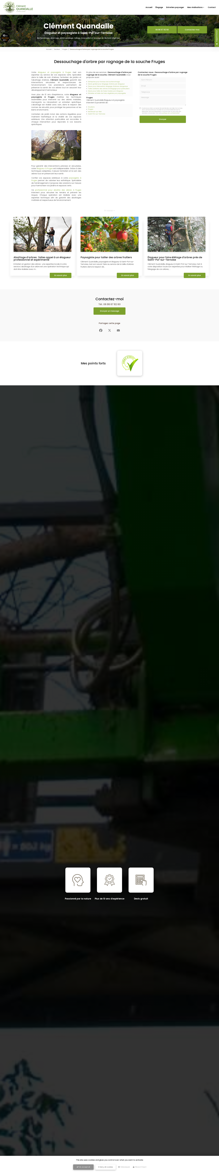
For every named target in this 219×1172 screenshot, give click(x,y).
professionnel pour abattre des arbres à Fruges (58, 190)
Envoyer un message (109, 311)
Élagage (159, 7)
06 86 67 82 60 (162, 29)
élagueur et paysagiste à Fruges (54, 72)
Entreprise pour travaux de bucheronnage (104, 82)
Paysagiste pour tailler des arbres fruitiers (106, 257)
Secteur (57, 49)
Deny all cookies (106, 1167)
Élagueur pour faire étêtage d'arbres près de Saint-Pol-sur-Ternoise (175, 258)
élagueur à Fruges (45, 168)
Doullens (91, 107)
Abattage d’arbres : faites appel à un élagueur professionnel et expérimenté (42, 258)
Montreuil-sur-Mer (95, 112)
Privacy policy (140, 1167)
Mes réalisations (195, 7)
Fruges (64, 49)
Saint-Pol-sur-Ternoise (96, 114)
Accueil (149, 7)
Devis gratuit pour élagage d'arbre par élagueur (106, 84)
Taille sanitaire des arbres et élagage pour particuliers (108, 89)
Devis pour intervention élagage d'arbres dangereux (108, 86)
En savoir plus (60, 275)
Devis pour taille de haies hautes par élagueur (105, 91)
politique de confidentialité (170, 113)
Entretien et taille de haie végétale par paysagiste (107, 93)
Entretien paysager (175, 7)
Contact (212, 7)
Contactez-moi (192, 29)
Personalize (125, 1167)
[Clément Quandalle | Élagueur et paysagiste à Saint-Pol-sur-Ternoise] (18, 7)
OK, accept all (84, 1167)
